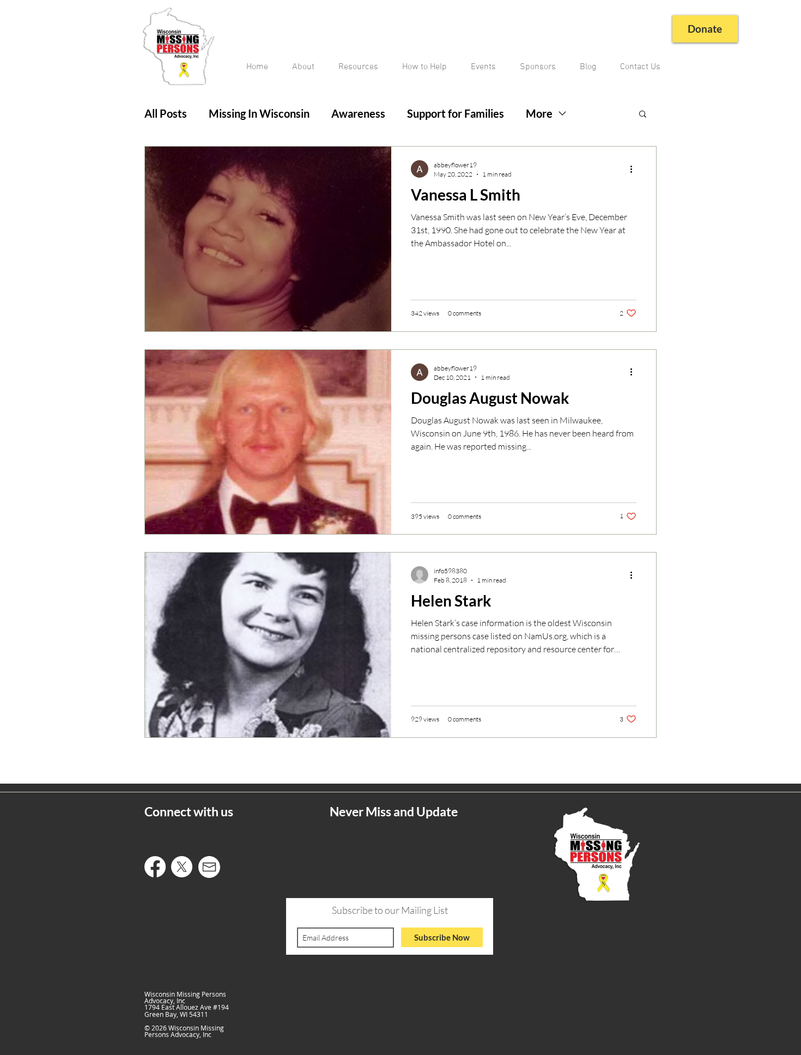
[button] (643, 114)
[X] (181, 866)
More (539, 113)
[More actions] (634, 168)
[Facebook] (155, 866)
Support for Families (455, 113)
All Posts (165, 113)
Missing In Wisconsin (259, 113)
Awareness (358, 113)
